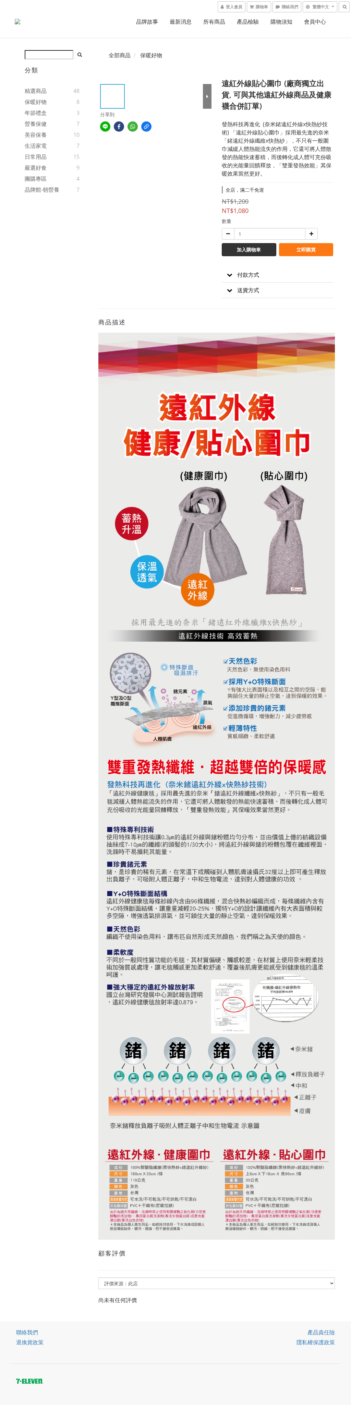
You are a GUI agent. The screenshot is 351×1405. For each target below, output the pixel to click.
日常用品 (36, 156)
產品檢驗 (248, 21)
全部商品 (120, 55)
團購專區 (36, 178)
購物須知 (281, 21)
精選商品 (36, 91)
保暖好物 (36, 102)
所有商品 (214, 21)
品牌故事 (147, 21)
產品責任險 (321, 1332)
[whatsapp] (133, 126)
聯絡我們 (27, 1332)
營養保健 (36, 124)
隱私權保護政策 (315, 1342)
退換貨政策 (30, 1342)
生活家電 (36, 146)
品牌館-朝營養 (42, 189)
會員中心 (315, 21)
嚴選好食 (36, 167)
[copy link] (146, 126)
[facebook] (119, 126)
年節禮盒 (36, 113)
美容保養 (36, 135)
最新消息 (181, 21)
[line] (105, 126)
